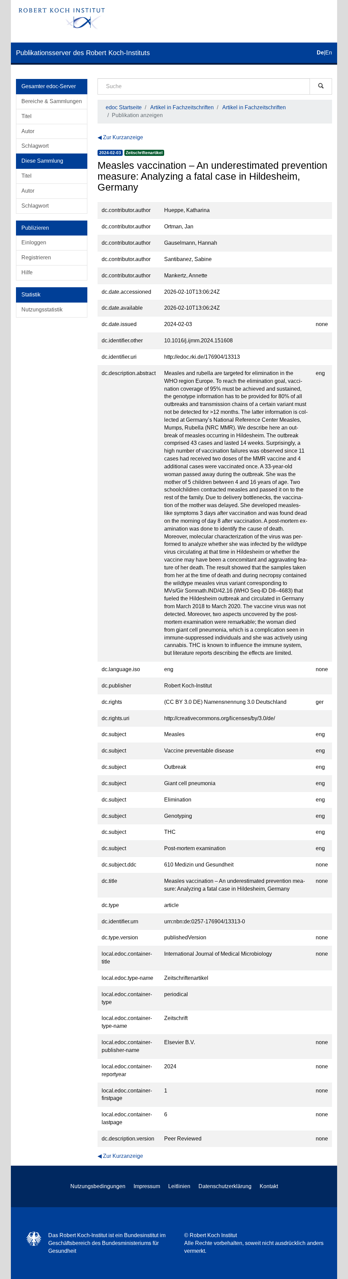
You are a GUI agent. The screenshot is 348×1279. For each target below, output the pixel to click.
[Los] (321, 86)
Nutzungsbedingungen (97, 1186)
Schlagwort (35, 146)
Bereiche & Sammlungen (51, 101)
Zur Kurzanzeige (123, 137)
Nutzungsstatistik (42, 309)
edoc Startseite (124, 107)
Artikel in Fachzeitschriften (182, 107)
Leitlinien (179, 1186)
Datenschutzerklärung (224, 1186)
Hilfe (27, 272)
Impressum (147, 1186)
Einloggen (33, 242)
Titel (26, 116)
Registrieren (36, 257)
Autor (27, 131)
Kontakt (269, 1186)
